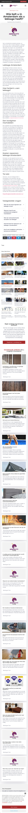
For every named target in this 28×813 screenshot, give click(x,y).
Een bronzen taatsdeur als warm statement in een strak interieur (7, 277)
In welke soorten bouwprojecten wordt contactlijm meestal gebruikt (13, 555)
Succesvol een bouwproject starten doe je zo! (14, 635)
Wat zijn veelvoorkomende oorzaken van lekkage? (14, 218)
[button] (25, 793)
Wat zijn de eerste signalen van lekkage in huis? (14, 205)
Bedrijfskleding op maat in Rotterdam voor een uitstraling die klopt (20, 304)
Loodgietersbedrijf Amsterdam (16, 118)
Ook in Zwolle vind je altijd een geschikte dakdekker (14, 474)
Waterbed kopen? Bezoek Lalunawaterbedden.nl (10, 501)
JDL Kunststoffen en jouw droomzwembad (10, 447)
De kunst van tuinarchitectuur (11, 420)
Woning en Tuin (14, 10)
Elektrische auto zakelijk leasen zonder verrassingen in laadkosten (7, 317)
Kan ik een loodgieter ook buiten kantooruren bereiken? (14, 230)
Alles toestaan (14, 807)
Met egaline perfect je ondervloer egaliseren (12, 689)
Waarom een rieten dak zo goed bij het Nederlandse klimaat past (6, 267)
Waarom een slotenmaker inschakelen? (14, 581)
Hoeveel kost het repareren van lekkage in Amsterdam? (14, 224)
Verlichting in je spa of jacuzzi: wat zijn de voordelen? (14, 528)
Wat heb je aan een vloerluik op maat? (13, 768)
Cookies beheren (14, 810)
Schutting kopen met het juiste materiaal (11, 394)
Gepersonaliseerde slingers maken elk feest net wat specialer (20, 294)
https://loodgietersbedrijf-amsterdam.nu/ (13, 194)
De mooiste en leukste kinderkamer (13, 608)
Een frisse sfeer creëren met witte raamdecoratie (12, 742)
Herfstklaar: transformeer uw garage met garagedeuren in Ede (13, 367)
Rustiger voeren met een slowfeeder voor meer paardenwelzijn (20, 267)
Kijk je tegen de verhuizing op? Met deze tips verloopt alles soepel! (14, 662)
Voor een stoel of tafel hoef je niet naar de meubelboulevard (13, 715)
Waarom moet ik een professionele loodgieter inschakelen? (14, 212)
